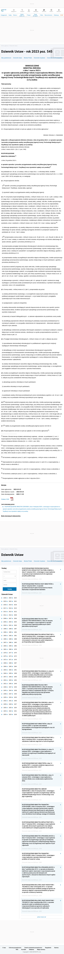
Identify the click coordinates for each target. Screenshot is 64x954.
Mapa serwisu (41, 949)
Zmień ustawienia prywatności (33, 947)
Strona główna (4, 45)
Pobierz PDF (5, 499)
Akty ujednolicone (6, 58)
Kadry (10, 15)
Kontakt (23, 949)
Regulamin (48, 947)
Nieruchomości (48, 15)
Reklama (31, 949)
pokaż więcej (41, 917)
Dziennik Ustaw (13, 45)
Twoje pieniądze (35, 15)
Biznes (15, 15)
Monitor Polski (28, 58)
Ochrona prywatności (15, 947)
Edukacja (56, 15)
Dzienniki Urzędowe (39, 58)
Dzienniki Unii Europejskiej (54, 58)
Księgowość (4, 15)
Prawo (28, 15)
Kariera (56, 947)
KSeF (61, 15)
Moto (41, 15)
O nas (4, 947)
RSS (17, 949)
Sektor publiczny (22, 15)
